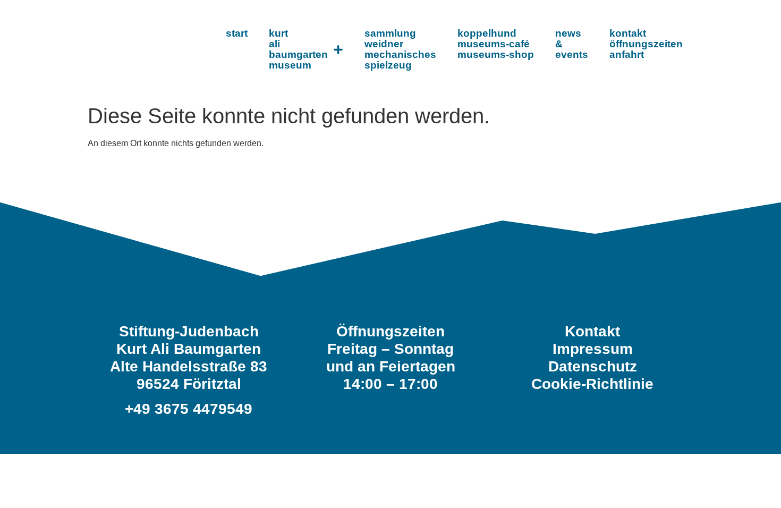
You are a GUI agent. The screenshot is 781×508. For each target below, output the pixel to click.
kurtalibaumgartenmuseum (298, 49)
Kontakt (592, 331)
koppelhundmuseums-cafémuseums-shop (495, 44)
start (237, 33)
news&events (571, 44)
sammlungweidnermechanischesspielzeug (400, 49)
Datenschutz (592, 366)
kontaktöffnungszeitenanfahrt (646, 44)
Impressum (593, 349)
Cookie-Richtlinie (592, 384)
